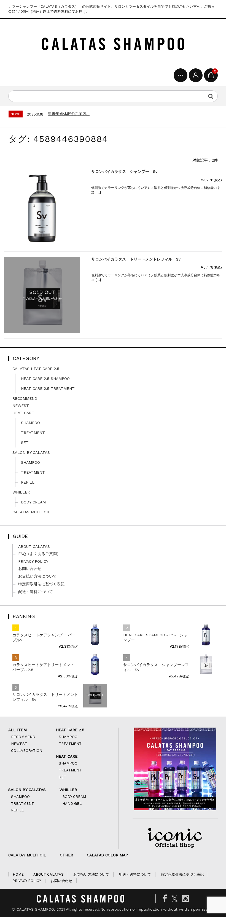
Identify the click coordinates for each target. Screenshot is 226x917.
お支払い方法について (37, 576)
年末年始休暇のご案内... (69, 113)
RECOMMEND (24, 398)
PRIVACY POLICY (33, 561)
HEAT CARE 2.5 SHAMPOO (45, 378)
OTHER (66, 855)
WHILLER (21, 492)
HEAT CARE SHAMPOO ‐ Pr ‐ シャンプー (155, 637)
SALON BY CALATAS (31, 452)
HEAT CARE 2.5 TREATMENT (48, 388)
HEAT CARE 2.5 (70, 730)
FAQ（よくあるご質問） (39, 553)
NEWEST (20, 405)
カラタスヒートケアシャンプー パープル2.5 (44, 637)
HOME (18, 874)
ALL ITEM (17, 730)
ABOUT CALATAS (34, 546)
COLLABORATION (26, 751)
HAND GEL (72, 803)
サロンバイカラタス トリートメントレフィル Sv (45, 697)
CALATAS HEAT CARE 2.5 (35, 368)
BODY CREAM (33, 502)
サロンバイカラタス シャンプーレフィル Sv (156, 667)
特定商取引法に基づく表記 (41, 584)
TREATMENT (33, 432)
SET (25, 442)
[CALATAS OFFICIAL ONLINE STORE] (113, 45)
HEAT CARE (23, 413)
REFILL (27, 482)
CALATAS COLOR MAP (107, 855)
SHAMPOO (30, 422)
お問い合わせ (29, 568)
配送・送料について (35, 591)
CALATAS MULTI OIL (31, 512)
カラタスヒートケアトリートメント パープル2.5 (43, 667)
